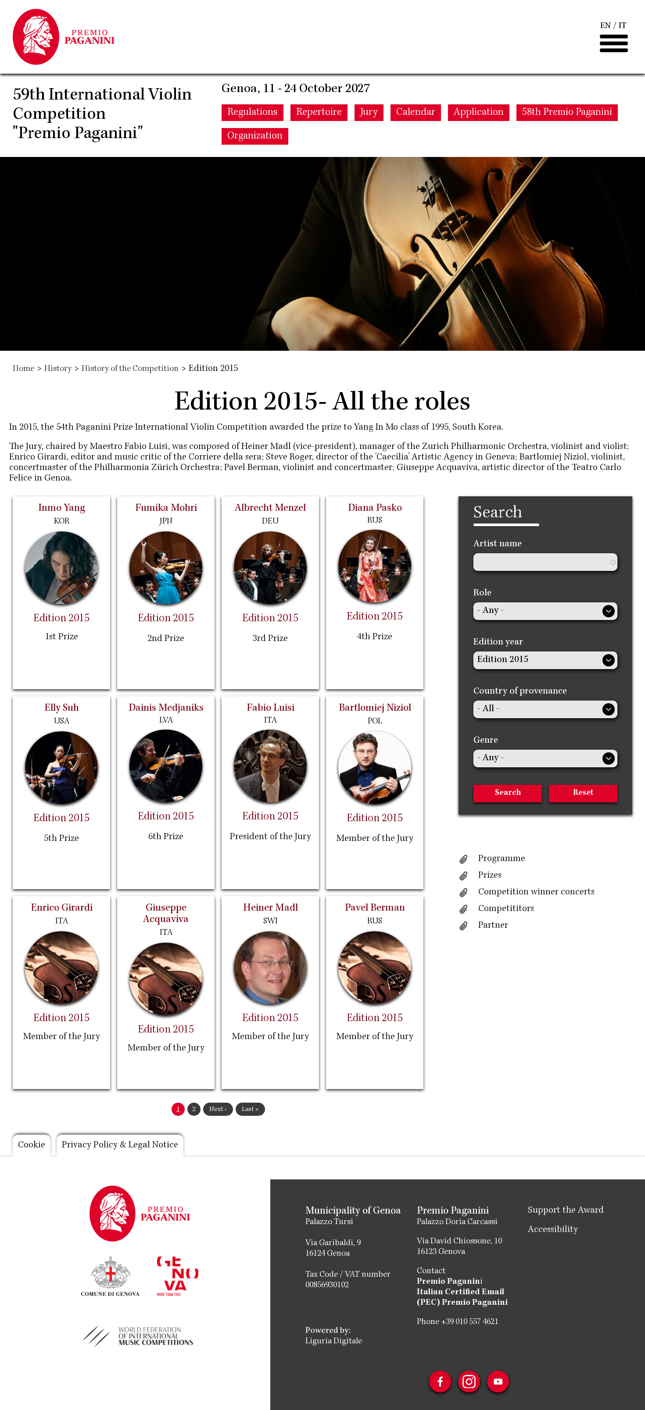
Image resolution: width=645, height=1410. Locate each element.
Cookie (31, 1145)
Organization (255, 136)
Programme (501, 859)
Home (23, 369)
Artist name (497, 544)
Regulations (252, 112)
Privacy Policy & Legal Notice (120, 1145)
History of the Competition (130, 369)
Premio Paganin (448, 1282)
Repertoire (319, 112)
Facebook (440, 1381)
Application (479, 112)
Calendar (415, 112)
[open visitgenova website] (177, 1275)
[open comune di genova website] (110, 1275)
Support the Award (566, 1211)
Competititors (506, 909)
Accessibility (553, 1230)
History (58, 369)
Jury (369, 112)
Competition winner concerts (536, 892)
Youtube (498, 1381)
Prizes (490, 876)
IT (623, 26)
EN (605, 26)
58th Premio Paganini (567, 112)
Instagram (469, 1381)
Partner (493, 926)
